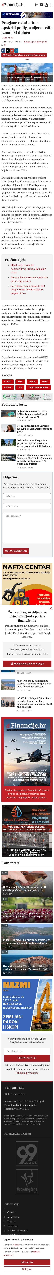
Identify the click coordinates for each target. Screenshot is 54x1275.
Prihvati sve (27, 1262)
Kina (20, 382)
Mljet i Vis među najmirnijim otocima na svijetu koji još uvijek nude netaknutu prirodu (34, 683)
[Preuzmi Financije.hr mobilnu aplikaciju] (36, 5)
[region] (27, 1255)
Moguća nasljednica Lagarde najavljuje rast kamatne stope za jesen (34, 428)
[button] (3, 50)
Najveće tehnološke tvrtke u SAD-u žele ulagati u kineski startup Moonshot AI (32, 414)
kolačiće (16, 1245)
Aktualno (7, 38)
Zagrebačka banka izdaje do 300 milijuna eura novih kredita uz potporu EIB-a (28, 289)
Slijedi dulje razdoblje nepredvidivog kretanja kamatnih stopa (28, 269)
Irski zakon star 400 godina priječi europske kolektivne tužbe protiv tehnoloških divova (34, 443)
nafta (32, 382)
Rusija (7, 387)
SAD (20, 387)
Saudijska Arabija (38, 387)
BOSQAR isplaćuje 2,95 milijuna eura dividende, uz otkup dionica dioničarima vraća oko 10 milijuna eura (35, 702)
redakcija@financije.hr (25, 1105)
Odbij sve (27, 1269)
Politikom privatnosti (27, 1072)
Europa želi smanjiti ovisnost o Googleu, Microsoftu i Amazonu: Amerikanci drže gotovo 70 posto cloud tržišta (34, 459)
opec (45, 382)
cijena (7, 382)
